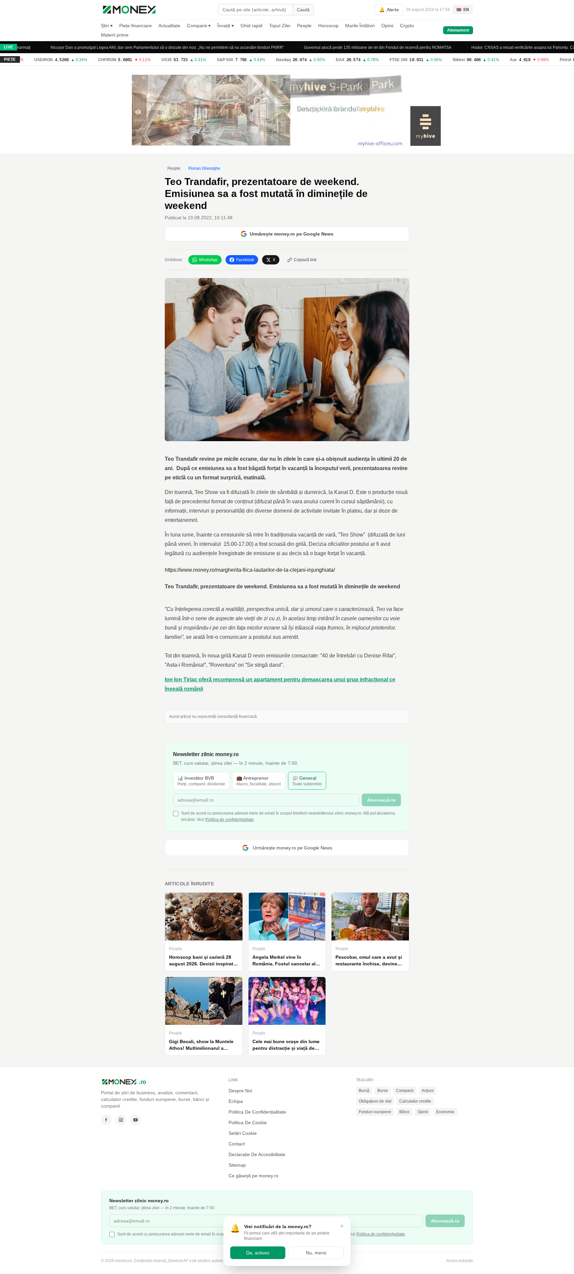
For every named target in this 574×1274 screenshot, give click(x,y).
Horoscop (328, 25)
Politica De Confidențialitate (257, 1112)
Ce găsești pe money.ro (253, 1175)
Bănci (404, 1112)
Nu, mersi (316, 1252)
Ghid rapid (251, 25)
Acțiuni (428, 1090)
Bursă (364, 1090)
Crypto (407, 25)
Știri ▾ (107, 25)
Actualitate (169, 25)
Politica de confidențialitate (229, 819)
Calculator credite (415, 1101)
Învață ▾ (225, 25)
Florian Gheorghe (204, 168)
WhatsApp (208, 259)
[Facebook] (106, 1120)
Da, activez (257, 1252)
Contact (237, 1143)
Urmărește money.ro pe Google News (292, 234)
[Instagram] (121, 1120)
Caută (303, 9)
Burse (382, 1090)
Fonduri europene (375, 1112)
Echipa (236, 1101)
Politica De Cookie (248, 1122)
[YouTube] (135, 1120)
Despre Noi (240, 1090)
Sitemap (237, 1165)
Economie (445, 1112)
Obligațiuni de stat (375, 1101)
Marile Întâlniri (360, 25)
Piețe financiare (135, 25)
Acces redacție (459, 1260)
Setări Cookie (243, 1133)
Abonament (458, 30)
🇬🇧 (462, 9)
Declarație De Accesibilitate (257, 1154)
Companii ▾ (199, 25)
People (304, 25)
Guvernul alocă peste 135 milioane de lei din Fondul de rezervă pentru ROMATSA (353, 47)
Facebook (245, 259)
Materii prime (115, 35)
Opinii (387, 25)
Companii (405, 1090)
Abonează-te (381, 800)
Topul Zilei (279, 25)
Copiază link (305, 259)
